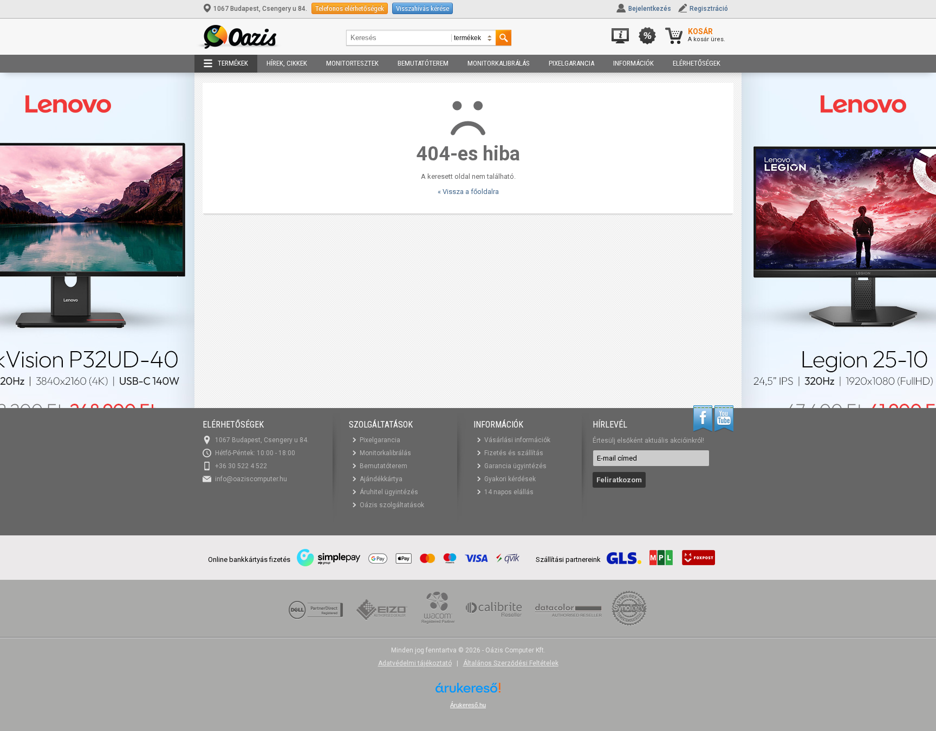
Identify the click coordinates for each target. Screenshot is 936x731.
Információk (633, 63)
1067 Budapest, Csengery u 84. (260, 8)
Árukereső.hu (468, 705)
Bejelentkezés (649, 8)
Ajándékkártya (381, 479)
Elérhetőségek (696, 63)
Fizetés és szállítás (513, 453)
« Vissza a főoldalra (468, 191)
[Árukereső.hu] (467, 692)
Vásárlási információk (517, 440)
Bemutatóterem (423, 63)
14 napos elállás (509, 492)
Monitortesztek (352, 63)
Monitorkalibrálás (498, 63)
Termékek (233, 63)
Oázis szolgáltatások (392, 505)
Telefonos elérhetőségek (349, 8)
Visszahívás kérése (422, 8)
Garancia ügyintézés (515, 466)
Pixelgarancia (571, 63)
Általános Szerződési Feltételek (510, 663)
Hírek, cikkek (286, 63)
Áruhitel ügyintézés (389, 492)
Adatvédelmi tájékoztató (415, 663)
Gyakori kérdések (510, 479)
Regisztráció (709, 8)
